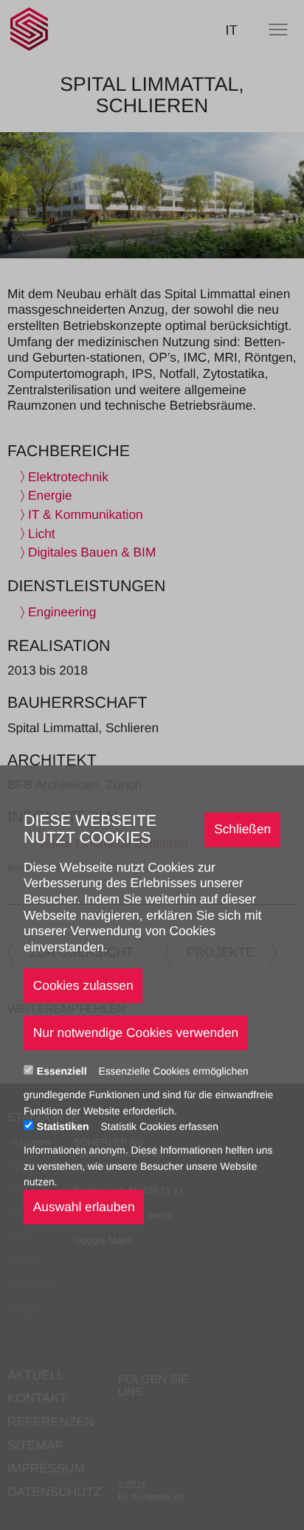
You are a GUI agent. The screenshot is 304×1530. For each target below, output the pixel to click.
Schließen (242, 828)
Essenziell (63, 1071)
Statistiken (64, 1126)
